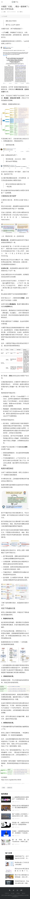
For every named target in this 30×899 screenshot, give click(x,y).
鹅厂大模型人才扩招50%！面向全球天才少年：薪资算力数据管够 (20, 816)
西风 (5, 11)
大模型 (3, 787)
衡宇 (13, 827)
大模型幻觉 (9, 787)
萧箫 (13, 835)
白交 (13, 810)
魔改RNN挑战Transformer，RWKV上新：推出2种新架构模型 (20, 841)
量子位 (21, 11)
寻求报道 (18, 893)
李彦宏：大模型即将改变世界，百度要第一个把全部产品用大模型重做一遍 (20, 833)
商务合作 (23, 893)
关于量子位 (7, 893)
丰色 (13, 801)
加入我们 (12, 893)
